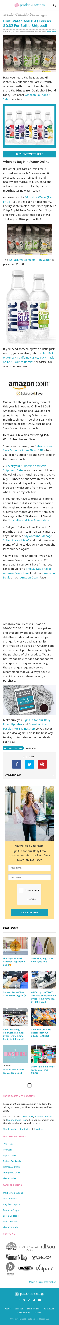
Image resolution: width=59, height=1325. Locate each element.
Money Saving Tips (16, 1119)
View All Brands (10, 1227)
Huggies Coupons (11, 1204)
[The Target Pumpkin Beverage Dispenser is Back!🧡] (15, 946)
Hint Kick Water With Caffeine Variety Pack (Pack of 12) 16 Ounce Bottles (28, 357)
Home (5, 14)
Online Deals (16, 14)
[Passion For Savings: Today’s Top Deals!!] (15, 1054)
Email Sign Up (33, 1309)
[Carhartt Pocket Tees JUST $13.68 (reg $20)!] (15, 980)
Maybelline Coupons (13, 1192)
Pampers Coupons (12, 1210)
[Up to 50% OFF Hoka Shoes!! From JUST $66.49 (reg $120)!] (43, 1017)
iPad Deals (8, 1143)
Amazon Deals (29, 577)
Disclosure (49, 1309)
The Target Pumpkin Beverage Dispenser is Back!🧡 (14, 961)
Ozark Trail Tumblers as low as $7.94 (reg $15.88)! (42, 1070)
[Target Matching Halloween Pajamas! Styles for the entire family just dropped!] (15, 1017)
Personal (7, 1066)
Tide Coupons (10, 1198)
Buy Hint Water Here (29, 154)
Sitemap (38, 1313)
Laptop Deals (9, 1155)
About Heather (10, 1129)
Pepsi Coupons (10, 1221)
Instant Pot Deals (12, 1161)
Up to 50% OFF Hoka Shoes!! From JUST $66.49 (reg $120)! (41, 1032)
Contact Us (25, 1129)
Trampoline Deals (11, 1172)
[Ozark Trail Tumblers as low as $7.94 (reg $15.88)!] (43, 1054)
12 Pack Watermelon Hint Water (30, 259)
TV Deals (7, 1149)
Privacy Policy (23, 1313)
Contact (19, 1309)
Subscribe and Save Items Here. (29, 520)
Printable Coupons (43, 1116)
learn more (51, 31)
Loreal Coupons (11, 1215)
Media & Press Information (42, 1281)
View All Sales (9, 1178)
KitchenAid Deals (11, 1166)
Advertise (38, 1129)
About (8, 1309)
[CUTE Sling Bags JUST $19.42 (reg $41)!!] (43, 946)
